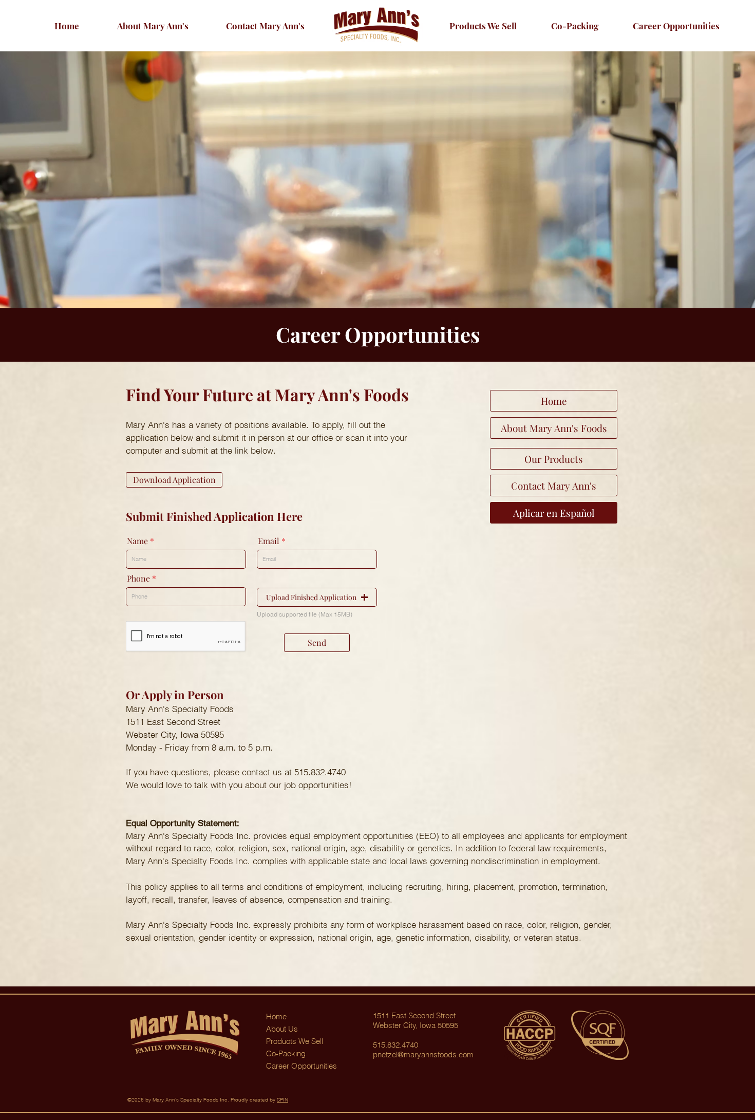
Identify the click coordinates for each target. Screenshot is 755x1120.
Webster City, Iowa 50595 (415, 1025)
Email (268, 541)
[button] (676, 25)
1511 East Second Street (414, 1015)
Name (137, 541)
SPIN (282, 1099)
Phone (138, 578)
